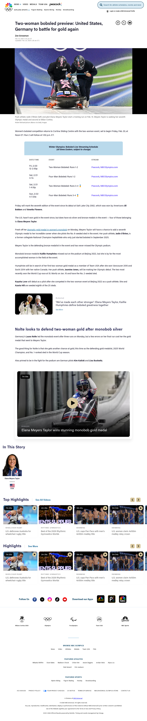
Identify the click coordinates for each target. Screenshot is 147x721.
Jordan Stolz (100, 663)
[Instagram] (50, 599)
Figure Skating (69, 681)
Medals (76, 649)
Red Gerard (67, 667)
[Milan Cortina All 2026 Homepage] (8, 7)
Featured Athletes (73, 659)
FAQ (94, 649)
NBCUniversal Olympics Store (106, 690)
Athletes (68, 649)
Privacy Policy (34, 690)
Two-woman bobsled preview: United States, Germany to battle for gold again (59, 27)
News (53, 649)
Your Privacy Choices (55, 690)
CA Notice (71, 690)
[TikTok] (57, 599)
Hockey (79, 681)
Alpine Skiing (55, 681)
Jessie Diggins (88, 663)
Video (60, 649)
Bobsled (12, 481)
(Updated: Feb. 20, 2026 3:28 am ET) (27, 41)
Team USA (86, 649)
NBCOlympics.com (109, 167)
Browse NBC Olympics (73, 646)
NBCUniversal (77, 698)
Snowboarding (91, 681)
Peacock (95, 167)
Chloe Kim (76, 663)
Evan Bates (51, 663)
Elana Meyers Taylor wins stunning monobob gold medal (64, 430)
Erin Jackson (79, 667)
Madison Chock (63, 663)
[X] (42, 599)
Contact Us (125, 690)
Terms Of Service (84, 690)
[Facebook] (34, 599)
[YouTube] (65, 599)
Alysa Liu (111, 663)
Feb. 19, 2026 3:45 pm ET (23, 39)
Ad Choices (21, 690)
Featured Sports (73, 677)
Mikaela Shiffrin (38, 663)
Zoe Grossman (22, 36)
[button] (17, 5)
